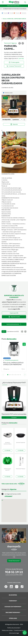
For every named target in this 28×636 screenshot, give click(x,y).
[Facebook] (6, 586)
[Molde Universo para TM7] (7, 460)
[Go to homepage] (14, 2)
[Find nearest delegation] (3, 2)
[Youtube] (11, 586)
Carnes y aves (7, 358)
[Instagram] (16, 586)
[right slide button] (24, 374)
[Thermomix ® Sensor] (20, 460)
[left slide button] (3, 374)
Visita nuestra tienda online (13, 5)
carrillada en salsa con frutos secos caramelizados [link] (14, 8)
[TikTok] (22, 586)
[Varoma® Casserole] (20, 434)
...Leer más (21, 58)
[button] (25, 2)
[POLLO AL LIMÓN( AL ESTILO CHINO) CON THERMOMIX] (14, 350)
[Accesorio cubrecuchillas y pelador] (7, 434)
